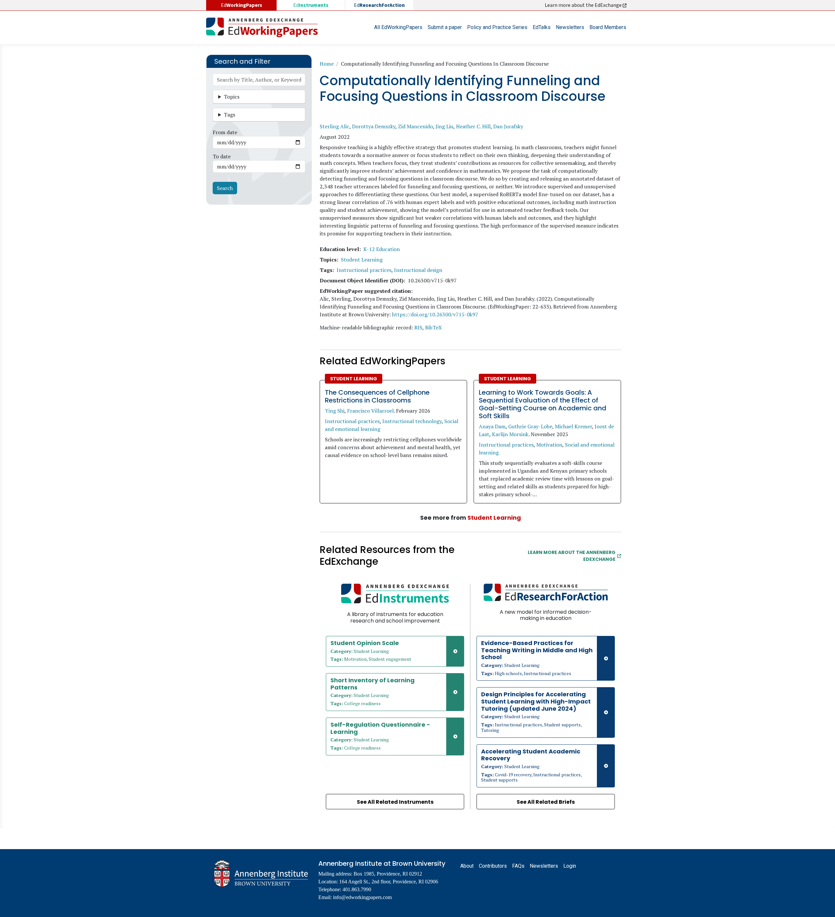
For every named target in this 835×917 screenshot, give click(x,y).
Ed (310, 5)
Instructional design (418, 270)
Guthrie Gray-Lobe (530, 426)
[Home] (264, 27)
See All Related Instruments (395, 802)
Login (569, 866)
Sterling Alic (334, 126)
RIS (418, 327)
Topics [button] (231, 96)
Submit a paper (445, 27)
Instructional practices (364, 270)
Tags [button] (229, 114)
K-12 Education (381, 249)
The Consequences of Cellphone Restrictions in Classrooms (377, 396)
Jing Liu (444, 126)
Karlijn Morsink (510, 434)
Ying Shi (334, 410)
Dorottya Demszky (373, 126)
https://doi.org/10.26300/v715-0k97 (435, 314)
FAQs (518, 866)
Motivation (549, 444)
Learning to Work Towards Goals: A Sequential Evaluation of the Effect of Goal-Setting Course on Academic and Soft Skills (542, 404)
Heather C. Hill (473, 126)
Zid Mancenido (415, 126)
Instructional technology (412, 421)
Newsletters (570, 27)
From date (225, 132)
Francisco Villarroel (370, 410)
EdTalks (542, 27)
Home (327, 63)
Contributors (493, 866)
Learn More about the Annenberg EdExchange (571, 555)
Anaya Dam (492, 426)
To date (222, 156)
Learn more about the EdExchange (584, 5)
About (467, 866)
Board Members (607, 27)
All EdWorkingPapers (398, 27)
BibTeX (433, 327)
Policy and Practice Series (497, 27)
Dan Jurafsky (508, 126)
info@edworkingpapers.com (362, 897)
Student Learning (362, 259)
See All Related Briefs (546, 802)
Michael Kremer (573, 426)
